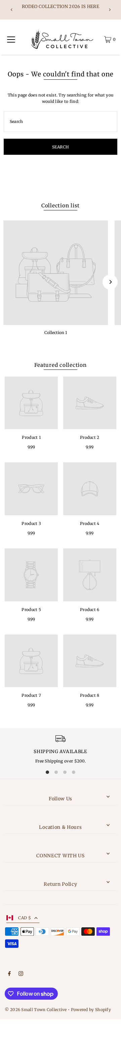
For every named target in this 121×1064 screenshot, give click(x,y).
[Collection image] (55, 272)
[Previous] (11, 9)
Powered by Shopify (91, 1009)
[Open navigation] (11, 39)
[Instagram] (20, 974)
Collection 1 (55, 332)
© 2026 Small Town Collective (36, 1009)
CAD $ (24, 917)
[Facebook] (9, 974)
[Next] (109, 9)
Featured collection (60, 365)
